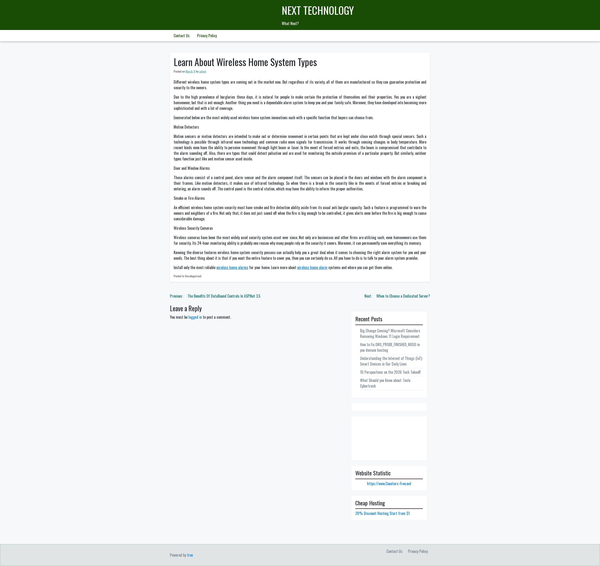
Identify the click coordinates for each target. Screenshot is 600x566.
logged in (195, 317)
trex (190, 555)
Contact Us (182, 35)
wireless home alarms (232, 267)
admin (202, 71)
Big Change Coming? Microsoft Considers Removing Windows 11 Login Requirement (390, 333)
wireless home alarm (312, 267)
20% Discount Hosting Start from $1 (382, 513)
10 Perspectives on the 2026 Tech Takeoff (390, 372)
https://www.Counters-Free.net (389, 483)
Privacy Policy (207, 35)
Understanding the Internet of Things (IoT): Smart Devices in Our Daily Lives (391, 361)
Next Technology (318, 10)
